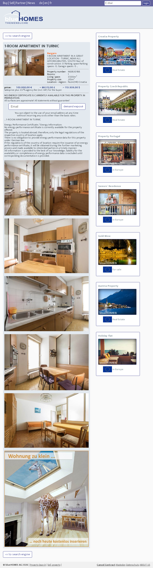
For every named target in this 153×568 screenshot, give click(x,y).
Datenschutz (132, 565)
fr (51, 3)
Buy (5, 3)
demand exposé (73, 106)
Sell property (54, 565)
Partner (21, 3)
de (40, 3)
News (31, 3)
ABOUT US (145, 565)
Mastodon (121, 565)
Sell (12, 3)
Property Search (38, 565)
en (46, 3)
